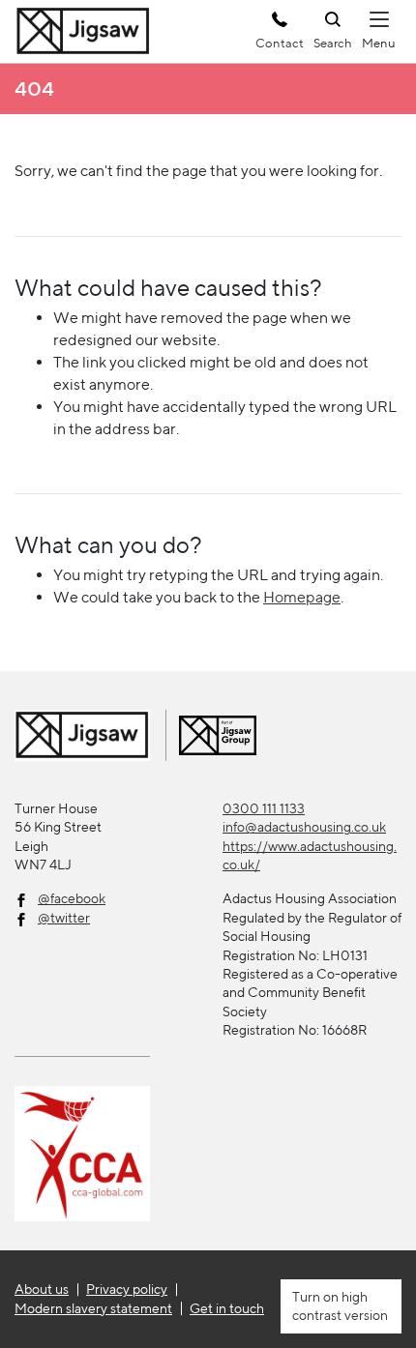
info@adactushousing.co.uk (304, 827)
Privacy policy (126, 1289)
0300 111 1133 (264, 808)
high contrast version (340, 1306)
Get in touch (227, 1308)
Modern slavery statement (93, 1308)
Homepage (302, 597)
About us (42, 1289)
